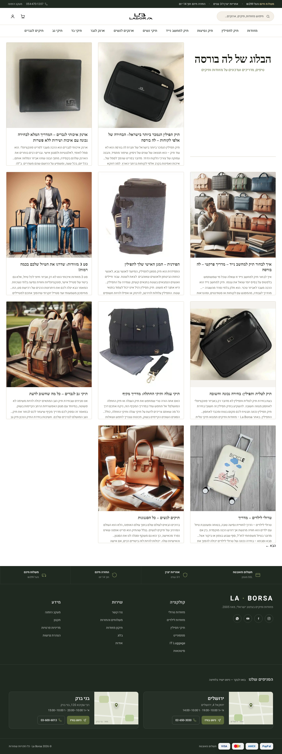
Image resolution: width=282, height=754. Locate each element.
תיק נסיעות (205, 30)
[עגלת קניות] (22, 16)
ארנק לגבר (98, 30)
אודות (119, 643)
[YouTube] (248, 618)
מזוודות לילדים (176, 620)
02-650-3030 (183, 720)
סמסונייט (179, 635)
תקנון (57, 620)
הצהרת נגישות (52, 635)
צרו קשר (117, 612)
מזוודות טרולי (176, 612)
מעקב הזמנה (15, 4)
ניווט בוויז (210, 720)
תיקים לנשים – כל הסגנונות (159, 518)
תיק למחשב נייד (177, 30)
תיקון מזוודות (114, 627)
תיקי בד (76, 30)
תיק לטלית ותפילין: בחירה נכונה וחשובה (241, 394)
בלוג (120, 635)
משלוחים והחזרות (111, 620)
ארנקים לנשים (124, 30)
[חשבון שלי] (12, 16)
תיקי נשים (150, 30)
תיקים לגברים (33, 30)
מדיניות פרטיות (51, 627)
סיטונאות (179, 651)
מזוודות (252, 30)
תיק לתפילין (230, 30)
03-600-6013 (49, 720)
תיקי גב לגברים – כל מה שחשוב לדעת (58, 394)
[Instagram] (269, 618)
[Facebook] (258, 618)
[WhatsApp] (237, 618)
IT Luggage (177, 643)
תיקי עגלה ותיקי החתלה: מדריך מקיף (151, 394)
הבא (270, 545)
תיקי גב (57, 30)
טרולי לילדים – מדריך (255, 518)
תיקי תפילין (178, 627)
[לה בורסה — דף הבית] (141, 16)
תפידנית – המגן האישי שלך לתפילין (152, 264)
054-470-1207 (34, 4)
